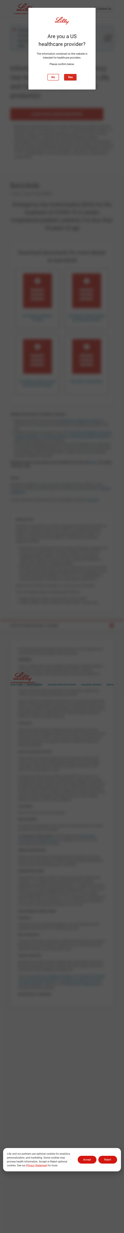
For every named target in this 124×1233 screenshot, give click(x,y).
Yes (70, 77)
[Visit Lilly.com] (62, 23)
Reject (107, 1159)
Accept (87, 1159)
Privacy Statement (36, 1165)
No (53, 77)
